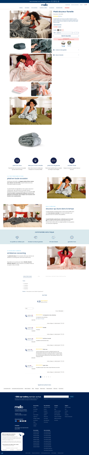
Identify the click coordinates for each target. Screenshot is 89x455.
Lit (33, 412)
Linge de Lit (35, 416)
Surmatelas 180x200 (47, 444)
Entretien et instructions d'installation (56, 276)
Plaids (34, 422)
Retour (66, 412)
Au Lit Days (46, 418)
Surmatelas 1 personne (48, 448)
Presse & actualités (57, 416)
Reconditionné (46, 420)
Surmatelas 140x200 (47, 441)
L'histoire (55, 407)
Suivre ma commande (74, 4)
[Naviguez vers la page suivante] (50, 377)
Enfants (45, 409)
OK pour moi (19, 449)
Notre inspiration (57, 414)
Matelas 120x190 (36, 437)
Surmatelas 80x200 (47, 432)
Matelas (34, 407)
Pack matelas (35, 414)
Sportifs (45, 414)
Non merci (5, 449)
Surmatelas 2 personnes (48, 450)
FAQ (39, 276)
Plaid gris (37, 388)
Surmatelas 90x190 (47, 433)
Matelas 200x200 (36, 446)
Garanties (66, 414)
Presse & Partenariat (68, 416)
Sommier (35, 411)
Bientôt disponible (66, 36)
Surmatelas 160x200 (47, 443)
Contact (81, 4)
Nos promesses (57, 412)
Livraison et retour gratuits (59, 50)
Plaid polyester (49, 388)
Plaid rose (55, 388)
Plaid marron (42, 388)
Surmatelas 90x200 (47, 435)
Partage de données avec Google (8, 445)
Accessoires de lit (7, 388)
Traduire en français (40, 318)
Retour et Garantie (58, 55)
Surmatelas (35, 409)
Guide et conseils (57, 411)
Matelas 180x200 (36, 444)
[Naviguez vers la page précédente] (39, 377)
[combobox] (29, 308)
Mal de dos (46, 416)
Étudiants (45, 411)
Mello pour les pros (57, 418)
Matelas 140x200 (36, 441)
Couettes (35, 424)
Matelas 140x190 (36, 439)
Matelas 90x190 (36, 433)
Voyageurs (46, 412)
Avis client (56, 420)
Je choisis (12, 449)
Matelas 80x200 (36, 432)
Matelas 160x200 (36, 443)
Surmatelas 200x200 (47, 446)
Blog (55, 409)
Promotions (61, 388)
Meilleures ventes (47, 407)
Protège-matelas (36, 418)
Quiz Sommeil (67, 4)
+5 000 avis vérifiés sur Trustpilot (21, 414)
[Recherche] (84, 4)
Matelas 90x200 (36, 435)
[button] (2, 453)
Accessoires (35, 420)
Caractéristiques (27, 276)
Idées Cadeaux (27, 388)
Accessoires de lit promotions (17, 388)
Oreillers (34, 425)
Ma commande (68, 407)
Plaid (33, 388)
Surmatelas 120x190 (47, 437)
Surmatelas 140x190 (47, 439)
